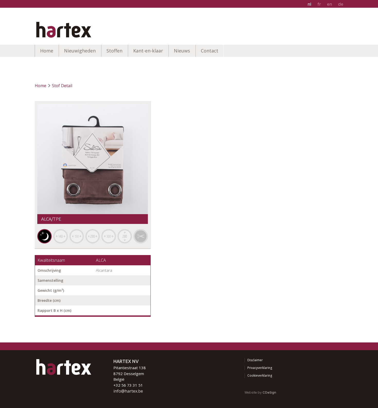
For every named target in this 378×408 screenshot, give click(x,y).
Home (46, 51)
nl (309, 4)
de (340, 4)
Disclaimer (255, 360)
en (329, 4)
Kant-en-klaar (148, 51)
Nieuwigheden (80, 51)
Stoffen (114, 51)
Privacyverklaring (259, 368)
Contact (209, 51)
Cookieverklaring (259, 375)
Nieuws (182, 51)
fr (319, 4)
